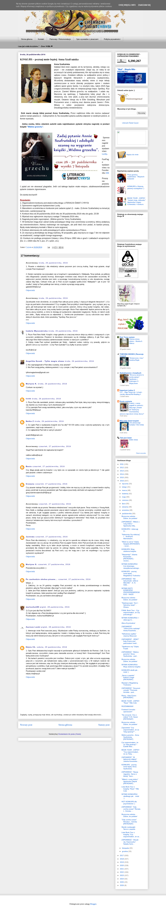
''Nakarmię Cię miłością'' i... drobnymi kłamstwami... (131, 537)
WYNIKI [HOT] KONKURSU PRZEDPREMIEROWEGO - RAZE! (131, 591)
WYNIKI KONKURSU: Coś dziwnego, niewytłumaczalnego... (131, 566)
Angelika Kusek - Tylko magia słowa (45, 361)
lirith (28, 399)
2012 (122, 467)
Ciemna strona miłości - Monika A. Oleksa (136, 341)
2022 (122, 872)
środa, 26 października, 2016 (53, 263)
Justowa (30, 537)
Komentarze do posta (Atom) (69, 734)
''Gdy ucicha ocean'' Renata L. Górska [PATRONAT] (129, 822)
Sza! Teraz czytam (127, 337)
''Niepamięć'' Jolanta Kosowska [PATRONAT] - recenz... (129, 558)
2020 (122, 865)
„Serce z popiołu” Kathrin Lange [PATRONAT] (128, 677)
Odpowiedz (30, 290)
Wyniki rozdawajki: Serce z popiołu (129, 828)
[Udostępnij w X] (58, 247)
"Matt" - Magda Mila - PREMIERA (126, 70)
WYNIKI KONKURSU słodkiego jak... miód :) (130, 796)
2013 (122, 471)
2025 (122, 882)
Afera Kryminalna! (128, 623)
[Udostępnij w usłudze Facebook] (60, 247)
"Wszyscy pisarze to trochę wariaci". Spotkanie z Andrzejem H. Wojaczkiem (136, 379)
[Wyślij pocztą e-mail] (53, 247)
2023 (122, 875)
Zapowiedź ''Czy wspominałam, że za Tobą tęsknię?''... (130, 730)
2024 (122, 879)
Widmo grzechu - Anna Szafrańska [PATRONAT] (130, 737)
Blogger (93, 904)
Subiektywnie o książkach (130, 373)
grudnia (125, 851)
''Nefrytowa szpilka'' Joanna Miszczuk (129, 635)
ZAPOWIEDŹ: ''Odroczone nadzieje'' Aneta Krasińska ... (131, 629)
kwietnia (125, 494)
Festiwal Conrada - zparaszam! (129, 711)
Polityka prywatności (112, 39)
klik (107, 173)
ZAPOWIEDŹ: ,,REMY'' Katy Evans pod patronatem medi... (130, 641)
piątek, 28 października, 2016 (55, 607)
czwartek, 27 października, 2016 (55, 446)
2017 (122, 855)
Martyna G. (31, 564)
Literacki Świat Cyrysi (130, 123)
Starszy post (103, 725)
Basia (29, 466)
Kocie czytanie (126, 401)
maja (124, 497)
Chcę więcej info (127, 5)
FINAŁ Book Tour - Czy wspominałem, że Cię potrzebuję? (131, 612)
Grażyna (30, 484)
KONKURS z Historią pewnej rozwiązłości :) (135, 187)
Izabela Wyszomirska (37, 331)
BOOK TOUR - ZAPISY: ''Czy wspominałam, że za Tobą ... (131, 752)
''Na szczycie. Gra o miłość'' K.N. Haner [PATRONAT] (130, 717)
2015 (122, 477)
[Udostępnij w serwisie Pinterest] (62, 247)
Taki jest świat (126, 438)
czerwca (125, 500)
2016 (122, 481)
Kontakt (41, 39)
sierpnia (125, 507)
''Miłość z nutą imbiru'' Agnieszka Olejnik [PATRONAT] (130, 781)
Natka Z (30, 421)
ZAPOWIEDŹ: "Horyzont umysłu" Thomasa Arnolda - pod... (131, 690)
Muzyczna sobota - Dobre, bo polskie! (129, 517)
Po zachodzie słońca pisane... (42, 579)
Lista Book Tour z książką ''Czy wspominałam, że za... (131, 834)
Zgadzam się (144, 5)
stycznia (125, 484)
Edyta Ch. (31, 647)
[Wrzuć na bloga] (55, 247)
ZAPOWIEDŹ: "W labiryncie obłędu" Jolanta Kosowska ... (130, 759)
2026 (122, 885)
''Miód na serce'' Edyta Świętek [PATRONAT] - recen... (131, 544)
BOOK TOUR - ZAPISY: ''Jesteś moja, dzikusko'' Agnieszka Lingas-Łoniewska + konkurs (136, 201)
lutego (124, 487)
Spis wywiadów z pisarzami (87, 39)
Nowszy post (26, 725)
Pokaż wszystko (141, 453)
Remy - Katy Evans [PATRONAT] (129, 697)
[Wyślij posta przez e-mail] (48, 247)
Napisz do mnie (132, 155)
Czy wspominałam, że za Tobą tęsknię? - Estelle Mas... (130, 744)
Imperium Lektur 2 (127, 390)
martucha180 (32, 607)
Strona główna (26, 39)
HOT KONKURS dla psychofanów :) (129, 803)
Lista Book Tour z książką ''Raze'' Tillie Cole (130, 789)
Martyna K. (31, 384)
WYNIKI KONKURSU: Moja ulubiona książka (131, 666)
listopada (125, 848)
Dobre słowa (133, 440)
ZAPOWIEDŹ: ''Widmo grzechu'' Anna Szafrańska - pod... (130, 654)
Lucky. (104, 154)
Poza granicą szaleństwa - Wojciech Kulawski (135, 177)
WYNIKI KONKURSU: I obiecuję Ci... (130, 619)
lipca (124, 504)
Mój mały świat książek (129, 421)
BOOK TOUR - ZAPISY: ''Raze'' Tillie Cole (131, 702)
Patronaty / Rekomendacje (60, 39)
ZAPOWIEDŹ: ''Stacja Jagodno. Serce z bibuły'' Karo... (130, 774)
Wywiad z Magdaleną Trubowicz (130, 684)
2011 (122, 464)
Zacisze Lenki (33, 627)
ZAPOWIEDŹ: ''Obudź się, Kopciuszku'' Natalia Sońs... (130, 842)
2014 (122, 474)
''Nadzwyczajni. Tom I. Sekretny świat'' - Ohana (130, 605)
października (127, 513)
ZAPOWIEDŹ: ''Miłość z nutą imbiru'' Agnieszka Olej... (131, 524)
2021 (122, 869)
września (125, 510)
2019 (122, 862)
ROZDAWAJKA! (127, 706)
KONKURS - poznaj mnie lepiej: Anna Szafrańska (129, 767)
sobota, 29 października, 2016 (52, 647)
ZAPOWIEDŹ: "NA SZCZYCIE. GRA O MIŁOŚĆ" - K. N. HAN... (130, 582)
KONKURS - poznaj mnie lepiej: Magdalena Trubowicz (131, 573)
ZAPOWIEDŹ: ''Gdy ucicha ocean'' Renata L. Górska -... (131, 809)
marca (124, 490)
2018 (122, 859)
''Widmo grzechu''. (35, 127)
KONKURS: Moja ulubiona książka (129, 550)
